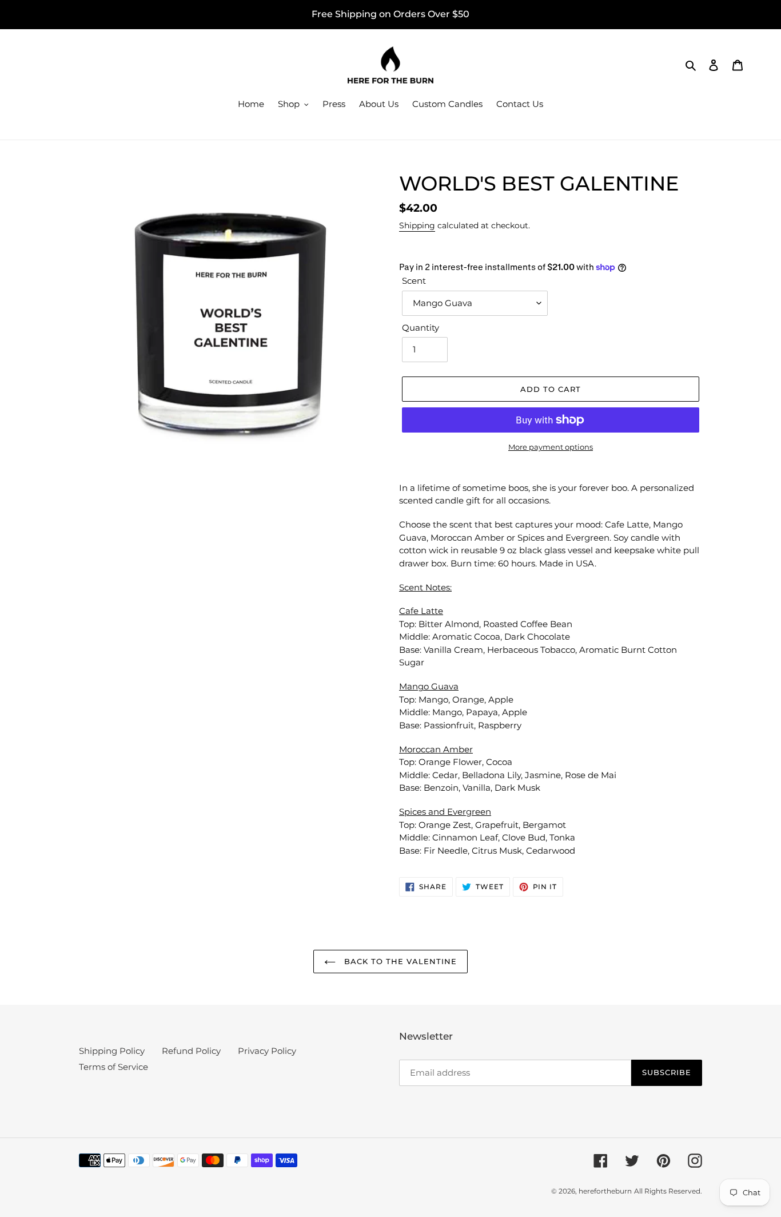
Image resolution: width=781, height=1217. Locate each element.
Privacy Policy (267, 1050)
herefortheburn (605, 1191)
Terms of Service (113, 1066)
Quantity (420, 327)
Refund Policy (191, 1050)
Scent (414, 280)
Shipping (417, 225)
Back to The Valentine (399, 961)
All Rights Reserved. (668, 1191)
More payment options (550, 446)
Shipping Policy (112, 1050)
